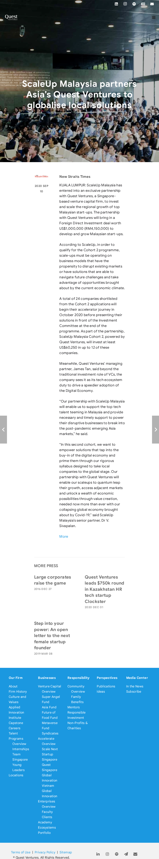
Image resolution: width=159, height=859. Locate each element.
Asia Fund (49, 707)
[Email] (152, 3)
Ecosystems (47, 827)
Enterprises (46, 801)
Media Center (137, 678)
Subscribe (133, 692)
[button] (153, 17)
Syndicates (50, 733)
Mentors (73, 707)
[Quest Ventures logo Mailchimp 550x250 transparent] (11, 17)
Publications (106, 686)
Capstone (16, 723)
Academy (45, 822)
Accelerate (46, 739)
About (13, 686)
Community (75, 686)
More (63, 536)
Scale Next (50, 749)
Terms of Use (20, 852)
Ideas (101, 692)
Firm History (18, 692)
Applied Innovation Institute (16, 712)
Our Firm (15, 678)
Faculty (47, 812)
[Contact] (135, 854)
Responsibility (78, 678)
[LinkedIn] (116, 3)
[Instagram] (125, 3)
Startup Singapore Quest (49, 759)
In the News (134, 686)
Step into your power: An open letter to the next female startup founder (52, 635)
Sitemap (66, 852)
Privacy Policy (45, 852)
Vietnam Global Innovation (49, 791)
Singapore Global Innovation (49, 775)
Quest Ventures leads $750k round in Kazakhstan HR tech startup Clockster (104, 589)
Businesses (47, 678)
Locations (16, 775)
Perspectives (107, 678)
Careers (15, 728)
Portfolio (44, 833)
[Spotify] (134, 3)
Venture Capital (49, 686)
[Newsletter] (143, 3)
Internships (20, 749)
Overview (19, 744)
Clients (47, 817)
